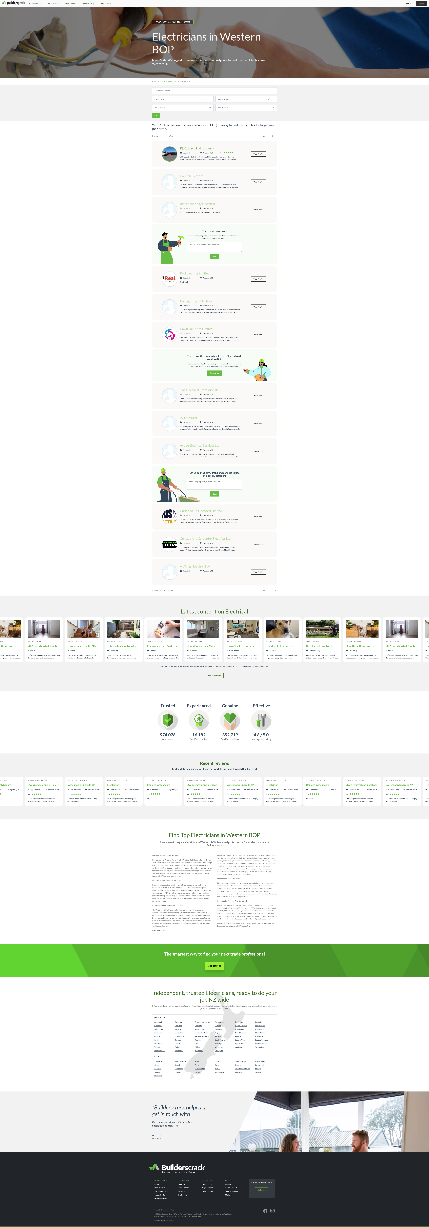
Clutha (156, 1065)
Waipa (177, 1047)
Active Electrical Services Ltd (200, 445)
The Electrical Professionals (199, 390)
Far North (239, 1022)
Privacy (172, 1210)
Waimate (238, 1072)
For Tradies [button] (52, 3)
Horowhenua (260, 1026)
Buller (197, 1061)
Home (154, 81)
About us (228, 1184)
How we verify (88, 3)
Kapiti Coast (199, 1029)
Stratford (158, 1043)
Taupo (197, 1043)
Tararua (178, 1043)
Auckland (158, 1022)
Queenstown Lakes (242, 1068)
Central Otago (240, 1061)
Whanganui (199, 1051)
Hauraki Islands (241, 1026)
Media (227, 1195)
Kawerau (218, 1029)
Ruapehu (198, 1040)
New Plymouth (241, 1033)
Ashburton (158, 1061)
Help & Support (231, 1188)
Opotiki (157, 1036)
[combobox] (183, 99)
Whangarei (219, 1051)
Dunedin (178, 1065)
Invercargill (259, 1065)
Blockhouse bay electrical (197, 204)
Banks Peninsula (181, 1061)
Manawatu (259, 1029)
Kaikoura (157, 1068)
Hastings (198, 1026)
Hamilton (178, 1026)
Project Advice (207, 1188)
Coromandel (219, 1022)
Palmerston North (202, 1036)
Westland (158, 1076)
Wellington (259, 1047)
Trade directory (160, 1195)
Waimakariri (219, 1072)
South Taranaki (220, 1040)
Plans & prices (183, 1188)
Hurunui (238, 1065)
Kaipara (178, 1029)
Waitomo (238, 1047)
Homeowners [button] (34, 3)
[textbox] (180, 107)
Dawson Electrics (191, 176)
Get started (214, 373)
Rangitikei (259, 1036)
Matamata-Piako (201, 1033)
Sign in (408, 3)
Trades (162, 81)
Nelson (217, 1068)
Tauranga (218, 1043)
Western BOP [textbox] (223, 99)
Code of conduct (231, 1191)
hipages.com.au (168, 1220)
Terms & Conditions (161, 1210)
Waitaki (258, 1072)
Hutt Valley (158, 1029)
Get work (181, 1184)
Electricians (172, 81)
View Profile (258, 154)
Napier (217, 1033)
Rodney (157, 1040)
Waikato (157, 1047)
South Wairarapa (261, 1040)
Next (214, 256)
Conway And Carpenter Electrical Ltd (205, 538)
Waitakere (219, 1047)
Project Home (207, 1184)
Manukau (158, 1033)
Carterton (178, 1022)
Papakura (218, 1036)
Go (156, 115)
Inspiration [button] (105, 3)
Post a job (158, 1184)
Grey (217, 1065)
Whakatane (179, 1051)
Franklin (258, 1022)
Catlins (217, 1061)
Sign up (422, 3)
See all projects (214, 675)
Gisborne (158, 1026)
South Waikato (240, 1040)
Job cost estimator (161, 1191)
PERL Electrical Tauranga (197, 148)
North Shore (260, 1033)
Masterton (179, 1033)
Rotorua (178, 1040)
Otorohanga (179, 1036)
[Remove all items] (205, 99)
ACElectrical (188, 418)
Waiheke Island (261, 1043)
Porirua (238, 1036)
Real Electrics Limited (195, 273)
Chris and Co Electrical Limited (201, 511)
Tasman (178, 1072)
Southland (158, 1072)
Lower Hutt (239, 1029)
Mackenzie (179, 1068)
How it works (70, 3)
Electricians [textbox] (159, 99)
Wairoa (197, 1047)
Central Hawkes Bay (202, 1022)
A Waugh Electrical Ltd (195, 566)
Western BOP (159, 1051)
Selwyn (258, 1068)
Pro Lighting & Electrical (196, 301)
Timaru (197, 1072)
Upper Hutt (239, 1043)
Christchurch (260, 1061)
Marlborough (200, 1068)
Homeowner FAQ (161, 1198)
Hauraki (218, 1026)
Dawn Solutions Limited (196, 329)
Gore (197, 1065)
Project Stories (207, 1191)
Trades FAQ (182, 1195)
